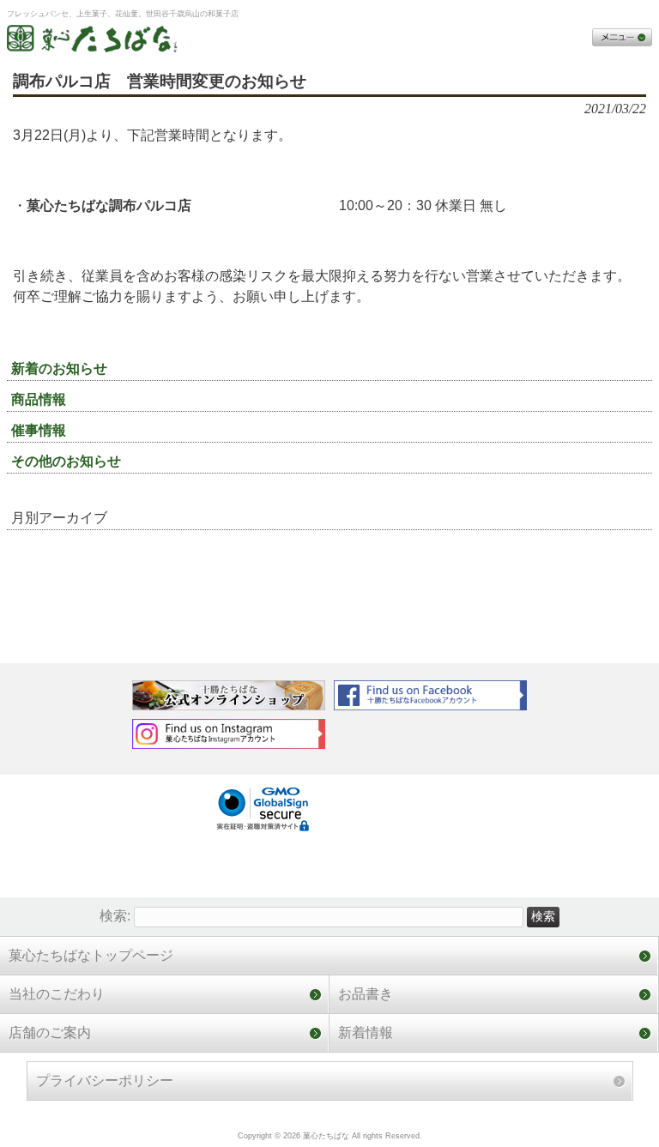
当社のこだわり (57, 994)
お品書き (365, 994)
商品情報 (38, 399)
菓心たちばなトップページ (91, 955)
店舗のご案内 (50, 1032)
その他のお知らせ (66, 461)
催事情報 (38, 430)
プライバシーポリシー (104, 1080)
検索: (115, 916)
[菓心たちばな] (92, 41)
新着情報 (365, 1032)
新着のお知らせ (59, 368)
